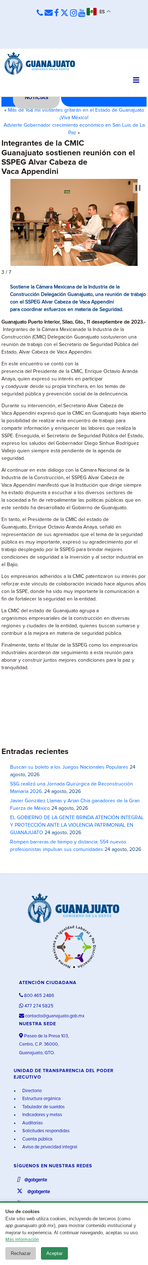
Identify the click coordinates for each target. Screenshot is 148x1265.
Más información (22, 1239)
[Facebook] (56, 13)
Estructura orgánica (41, 1098)
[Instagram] (73, 13)
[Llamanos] (40, 13)
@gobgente (35, 1180)
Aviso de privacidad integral (49, 1147)
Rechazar (21, 1253)
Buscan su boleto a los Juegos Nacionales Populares (69, 767)
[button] (138, 188)
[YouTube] (81, 13)
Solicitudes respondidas (45, 1131)
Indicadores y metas (41, 1115)
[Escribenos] (49, 13)
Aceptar (54, 1253)
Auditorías (32, 1123)
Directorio (31, 1091)
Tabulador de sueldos (43, 1107)
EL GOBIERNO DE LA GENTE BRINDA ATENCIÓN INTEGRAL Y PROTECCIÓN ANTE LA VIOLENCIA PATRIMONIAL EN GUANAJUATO (77, 825)
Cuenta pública (36, 1139)
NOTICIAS (36, 97)
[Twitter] (64, 13)
